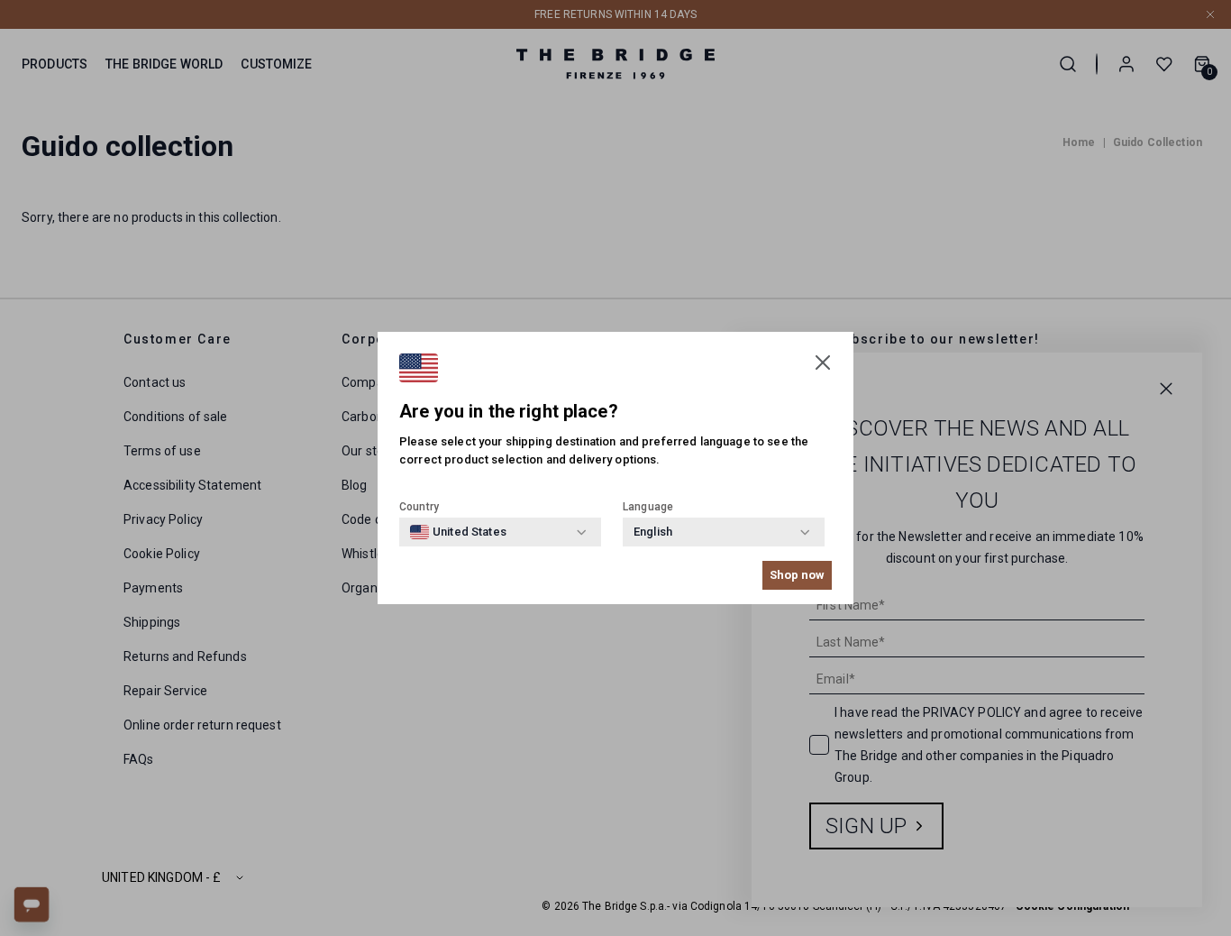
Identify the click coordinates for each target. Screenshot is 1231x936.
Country (419, 506)
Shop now (797, 575)
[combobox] (458, 532)
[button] (823, 362)
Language (648, 506)
